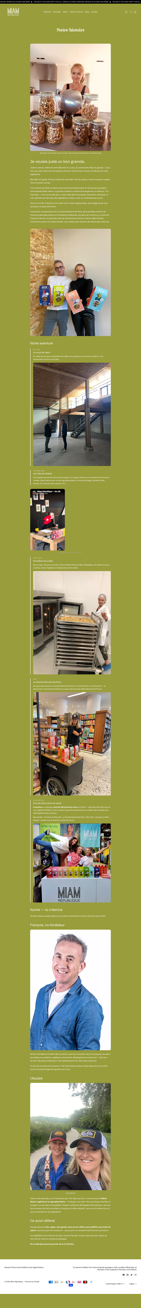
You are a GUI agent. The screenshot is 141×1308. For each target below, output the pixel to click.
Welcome (47, 12)
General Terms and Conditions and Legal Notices (24, 1267)
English (131, 1284)
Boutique (57, 12)
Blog (87, 12)
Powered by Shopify (32, 1282)
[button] (130, 11)
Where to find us (76, 12)
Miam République (17, 1282)
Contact (94, 12)
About (65, 12)
